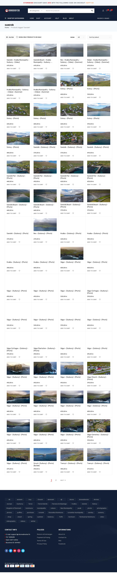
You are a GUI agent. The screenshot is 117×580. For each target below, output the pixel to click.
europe (9, 504)
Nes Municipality (66, 508)
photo (90, 508)
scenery (101, 512)
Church (40, 499)
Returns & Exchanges (44, 534)
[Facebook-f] (6, 550)
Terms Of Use (41, 540)
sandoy (90, 512)
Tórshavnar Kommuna (87, 517)
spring (30, 517)
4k (9, 499)
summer (40, 517)
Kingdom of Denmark (14, 508)
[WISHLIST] (19, 68)
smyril (20, 517)
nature (53, 508)
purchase (30, 512)
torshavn (71, 517)
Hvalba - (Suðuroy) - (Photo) (70, 233)
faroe (30, 504)
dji (61, 499)
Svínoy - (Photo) (66, 89)
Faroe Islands (42, 504)
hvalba (74, 504)
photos (9, 512)
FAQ (59, 540)
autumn (19, 499)
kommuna (29, 508)
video (102, 517)
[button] (11, 68)
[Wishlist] (107, 11)
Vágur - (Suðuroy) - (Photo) (70, 262)
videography (11, 521)
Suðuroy (51, 517)
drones (96, 499)
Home (7, 27)
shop (9, 517)
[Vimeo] (23, 550)
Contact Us (62, 537)
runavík (41, 512)
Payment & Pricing (43, 537)
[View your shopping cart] (110, 11)
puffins (19, 512)
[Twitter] (10, 550)
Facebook (61, 544)
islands (84, 504)
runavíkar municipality (75, 512)
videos (23, 521)
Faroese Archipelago (59, 504)
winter (33, 521)
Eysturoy (20, 504)
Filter (11, 37)
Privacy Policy (42, 544)
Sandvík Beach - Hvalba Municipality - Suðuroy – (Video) (42, 62)
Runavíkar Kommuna (56, 512)
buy (30, 499)
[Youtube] (14, 550)
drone (72, 499)
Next (62, 480)
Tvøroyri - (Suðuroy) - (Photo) (71, 463)
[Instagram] (19, 550)
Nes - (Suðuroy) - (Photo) (43, 233)
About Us (61, 534)
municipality (41, 508)
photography (101, 508)
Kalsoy (94, 504)
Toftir (61, 517)
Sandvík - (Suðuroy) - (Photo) (44, 147)
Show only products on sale (30, 37)
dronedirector (84, 499)
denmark (51, 499)
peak (79, 508)
